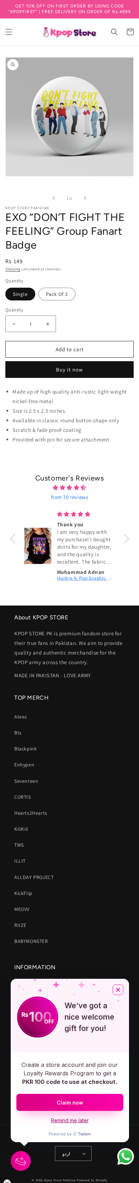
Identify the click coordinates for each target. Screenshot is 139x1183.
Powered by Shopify (92, 1180)
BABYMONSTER (31, 941)
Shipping (12, 269)
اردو (66, 1154)
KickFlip (23, 893)
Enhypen (24, 764)
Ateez (20, 716)
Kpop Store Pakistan (60, 1180)
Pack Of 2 (57, 294)
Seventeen (26, 781)
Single (20, 294)
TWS (19, 845)
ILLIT (20, 861)
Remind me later (70, 1120)
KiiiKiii (21, 829)
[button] (9, 32)
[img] (69, 487)
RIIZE (20, 925)
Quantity (14, 310)
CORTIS (22, 797)
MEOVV (22, 909)
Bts (18, 732)
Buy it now (69, 369)
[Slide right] (85, 198)
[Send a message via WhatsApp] (125, 1156)
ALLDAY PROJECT (33, 877)
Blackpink (25, 748)
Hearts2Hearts (30, 813)
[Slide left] (54, 198)
